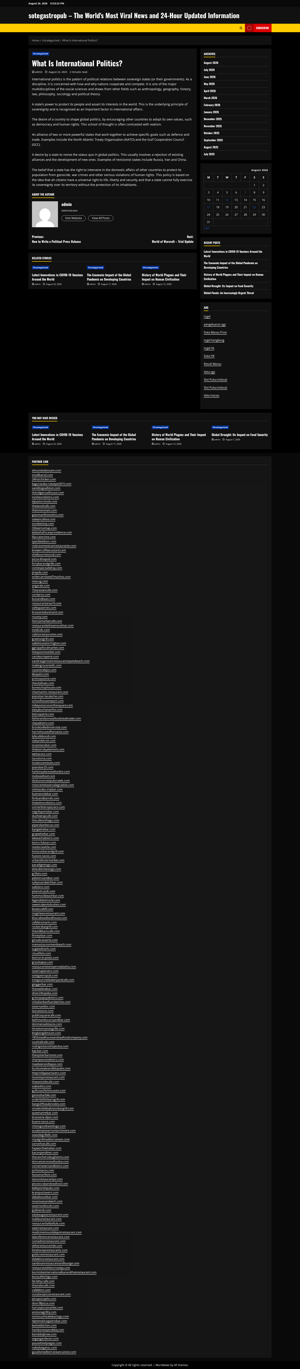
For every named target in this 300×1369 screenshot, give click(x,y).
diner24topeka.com (44, 993)
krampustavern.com (45, 1192)
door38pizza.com (43, 1303)
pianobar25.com (42, 767)
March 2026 (210, 98)
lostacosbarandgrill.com (48, 851)
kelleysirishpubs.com (45, 1188)
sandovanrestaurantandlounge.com (55, 1263)
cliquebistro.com (43, 723)
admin (39, 72)
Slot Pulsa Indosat (215, 379)
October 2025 (211, 133)
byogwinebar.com (43, 829)
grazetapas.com (42, 962)
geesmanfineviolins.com (48, 515)
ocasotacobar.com (44, 745)
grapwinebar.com (43, 834)
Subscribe (262, 28)
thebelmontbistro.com (47, 803)
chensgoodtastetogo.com (49, 1126)
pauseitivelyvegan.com (47, 1343)
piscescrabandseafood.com (50, 1184)
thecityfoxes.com (43, 683)
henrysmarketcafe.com (47, 621)
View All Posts (101, 218)
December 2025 (213, 119)
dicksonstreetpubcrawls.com (51, 780)
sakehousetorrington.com (49, 643)
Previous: (56, 239)
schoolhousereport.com (48, 701)
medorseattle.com (44, 847)
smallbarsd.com (42, 475)
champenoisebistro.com (48, 1059)
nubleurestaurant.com (47, 1219)
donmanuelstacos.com (47, 1024)
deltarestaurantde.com (47, 1246)
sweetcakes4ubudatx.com (49, 904)
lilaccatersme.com (44, 537)
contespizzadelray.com (47, 568)
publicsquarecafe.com (46, 1015)
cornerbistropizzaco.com (48, 807)
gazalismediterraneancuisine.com (54, 1352)
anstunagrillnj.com (44, 1312)
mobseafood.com (43, 776)
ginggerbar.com (42, 984)
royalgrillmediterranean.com (51, 1139)
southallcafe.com (43, 1042)
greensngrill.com (43, 639)
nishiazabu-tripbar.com (47, 789)
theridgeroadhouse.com (48, 492)
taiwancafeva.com (43, 519)
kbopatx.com (40, 674)
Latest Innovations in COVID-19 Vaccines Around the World (57, 277)
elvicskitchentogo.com (46, 869)
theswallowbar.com (44, 989)
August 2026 (211, 63)
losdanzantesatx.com (46, 763)
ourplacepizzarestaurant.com (51, 1294)
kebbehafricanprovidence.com (52, 532)
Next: (172, 239)
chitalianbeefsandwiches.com (51, 1002)
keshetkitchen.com (44, 1325)
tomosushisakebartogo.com (50, 1316)
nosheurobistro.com (45, 497)
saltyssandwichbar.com (47, 882)
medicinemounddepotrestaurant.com (57, 1232)
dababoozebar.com (45, 1197)
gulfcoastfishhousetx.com (49, 1090)
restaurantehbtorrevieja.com (51, 1268)
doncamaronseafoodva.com (50, 1161)
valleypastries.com (44, 608)
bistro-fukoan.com (44, 842)
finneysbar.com (42, 935)
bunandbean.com (43, 599)
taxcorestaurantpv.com (47, 1179)
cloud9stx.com (41, 953)
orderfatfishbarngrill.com (48, 1099)
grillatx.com (39, 873)
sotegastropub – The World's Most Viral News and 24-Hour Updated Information (133, 15)
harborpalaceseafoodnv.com (51, 771)
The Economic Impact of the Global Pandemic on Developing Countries (109, 277)
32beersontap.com (44, 528)
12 (226, 200)
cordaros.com (41, 594)
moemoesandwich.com (47, 1201)
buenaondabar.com (45, 794)
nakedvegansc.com (44, 1347)
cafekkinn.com (41, 1290)
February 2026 (212, 105)
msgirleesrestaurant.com (48, 913)
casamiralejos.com (44, 670)
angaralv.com (41, 585)
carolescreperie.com (45, 656)
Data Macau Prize (215, 332)
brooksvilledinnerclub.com (49, 727)
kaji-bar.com (40, 1051)
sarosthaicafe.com (44, 1144)
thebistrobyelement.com (48, 749)
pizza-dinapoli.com (44, 559)
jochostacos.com (43, 1170)
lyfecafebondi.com (44, 736)
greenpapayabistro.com (47, 997)
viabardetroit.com (44, 740)
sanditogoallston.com (46, 488)
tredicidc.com (41, 630)
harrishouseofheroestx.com (50, 732)
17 (208, 207)
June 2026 (210, 77)
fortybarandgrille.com (46, 563)
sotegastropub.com (45, 975)
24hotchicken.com (44, 479)
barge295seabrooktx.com (48, 1104)
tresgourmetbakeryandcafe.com (53, 980)
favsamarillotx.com (44, 1175)
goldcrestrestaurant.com (48, 1254)
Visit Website (73, 218)
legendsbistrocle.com (46, 900)
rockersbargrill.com (45, 927)
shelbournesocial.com (46, 554)
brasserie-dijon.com (45, 1117)
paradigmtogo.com (44, 865)
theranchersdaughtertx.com (50, 1157)
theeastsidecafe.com (45, 1082)
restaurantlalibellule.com (48, 1223)
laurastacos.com (43, 1011)
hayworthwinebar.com (46, 1148)
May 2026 (209, 84)
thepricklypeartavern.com (49, 1073)
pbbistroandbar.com (45, 878)
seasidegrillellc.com (44, 1135)
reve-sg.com (40, 581)
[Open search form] (241, 28)
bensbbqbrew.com (44, 1334)
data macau (211, 395)
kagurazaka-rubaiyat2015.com (51, 484)
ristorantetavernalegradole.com (53, 785)
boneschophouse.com (46, 687)
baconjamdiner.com (45, 1152)
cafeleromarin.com (44, 922)
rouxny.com (40, 617)
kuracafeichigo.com (44, 1276)
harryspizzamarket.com (47, 1307)
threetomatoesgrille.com (48, 1028)
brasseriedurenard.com (47, 612)
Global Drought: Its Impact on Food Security (228, 286)
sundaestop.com (43, 523)
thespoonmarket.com (46, 652)
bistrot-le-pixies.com (45, 958)
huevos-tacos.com (44, 856)
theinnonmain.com (44, 510)
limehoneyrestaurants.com (50, 1250)
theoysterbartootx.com (47, 1055)
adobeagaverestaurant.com (50, 1215)
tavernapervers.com (45, 971)
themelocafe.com (43, 1285)
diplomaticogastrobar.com (49, 1321)
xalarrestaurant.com (45, 1228)
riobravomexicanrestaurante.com (54, 546)
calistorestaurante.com (47, 634)
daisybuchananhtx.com (47, 709)
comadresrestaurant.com (49, 1241)
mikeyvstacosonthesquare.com (52, 705)
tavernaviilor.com (43, 1006)
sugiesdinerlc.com (44, 949)
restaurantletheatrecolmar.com (53, 625)
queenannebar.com (45, 1113)
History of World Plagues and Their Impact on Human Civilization (164, 277)
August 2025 (211, 147)
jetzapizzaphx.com (44, 1299)
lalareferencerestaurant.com (51, 1237)
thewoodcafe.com (43, 506)
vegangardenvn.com (45, 1338)
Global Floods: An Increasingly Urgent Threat (229, 293)
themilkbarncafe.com (46, 931)
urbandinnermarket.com (48, 860)
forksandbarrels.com (45, 798)
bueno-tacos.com (43, 1121)
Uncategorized (40, 53)
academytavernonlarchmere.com (54, 1130)
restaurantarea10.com (46, 603)
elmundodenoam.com (46, 470)
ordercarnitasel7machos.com (51, 577)
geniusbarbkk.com (44, 1095)
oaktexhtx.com (41, 1086)
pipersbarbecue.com (45, 825)
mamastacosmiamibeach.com (51, 944)
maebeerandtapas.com (47, 1064)
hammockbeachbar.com (48, 896)
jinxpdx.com (40, 572)
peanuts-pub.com (43, 891)
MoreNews (163, 1365)
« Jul (206, 228)
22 (254, 207)
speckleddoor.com (44, 541)
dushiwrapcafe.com (45, 816)
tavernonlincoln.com (45, 1206)
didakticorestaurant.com (48, 1259)
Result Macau (212, 364)
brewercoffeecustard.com (49, 550)
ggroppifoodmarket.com (48, 648)
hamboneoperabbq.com (48, 1330)
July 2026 (209, 70)
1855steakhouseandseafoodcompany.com (60, 1037)
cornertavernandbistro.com (50, 1166)
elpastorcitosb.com (44, 501)
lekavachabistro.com (45, 838)
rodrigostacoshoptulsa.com (50, 1046)
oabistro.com (40, 887)
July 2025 (209, 154)
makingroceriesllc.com (46, 665)
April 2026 (210, 91)
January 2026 (211, 112)
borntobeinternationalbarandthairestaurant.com (64, 1272)
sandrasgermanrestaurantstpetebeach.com (61, 661)
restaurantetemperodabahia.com (54, 967)
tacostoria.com (42, 758)
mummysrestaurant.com (48, 1077)
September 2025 (213, 140)
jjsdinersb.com (41, 1210)
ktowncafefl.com (42, 909)
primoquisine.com (44, 679)
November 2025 (213, 126)
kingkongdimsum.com (46, 1033)
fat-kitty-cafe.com (43, 1281)
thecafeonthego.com (45, 820)
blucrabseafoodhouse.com (49, 918)
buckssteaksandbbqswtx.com (51, 1068)
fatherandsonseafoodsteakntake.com (56, 718)
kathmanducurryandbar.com (51, 1020)
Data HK (209, 356)
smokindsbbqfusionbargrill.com (53, 1108)
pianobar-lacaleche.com (47, 696)
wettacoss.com (42, 754)
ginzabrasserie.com (45, 940)
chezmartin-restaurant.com (50, 692)
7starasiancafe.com (44, 590)
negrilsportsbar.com (45, 811)
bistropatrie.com (43, 714)
